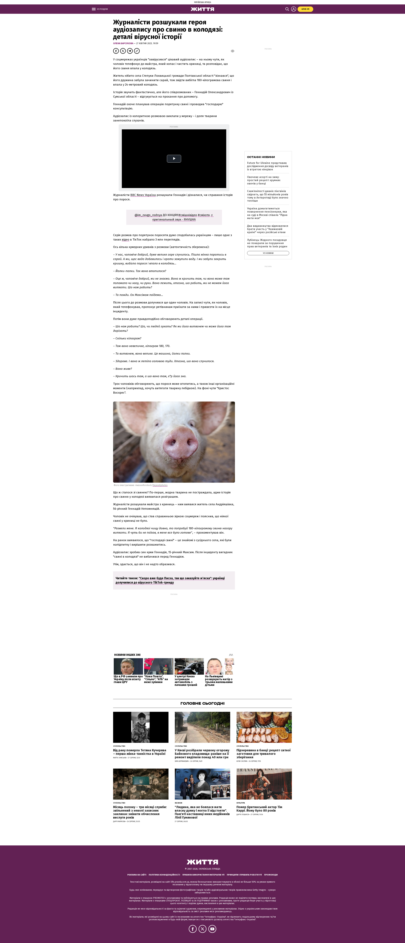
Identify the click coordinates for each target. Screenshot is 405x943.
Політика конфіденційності (164, 875)
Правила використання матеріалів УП (203, 875)
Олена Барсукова (123, 43)
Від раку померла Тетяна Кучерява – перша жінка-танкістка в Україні (139, 752)
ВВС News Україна (143, 195)
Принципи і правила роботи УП (244, 875)
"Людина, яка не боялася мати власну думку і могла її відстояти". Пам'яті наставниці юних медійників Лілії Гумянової (202, 812)
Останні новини (261, 157)
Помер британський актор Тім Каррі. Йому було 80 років (259, 808)
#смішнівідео (188, 215)
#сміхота (204, 215)
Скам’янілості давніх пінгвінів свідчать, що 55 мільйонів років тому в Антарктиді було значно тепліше (267, 195)
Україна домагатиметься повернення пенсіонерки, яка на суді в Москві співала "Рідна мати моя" (267, 213)
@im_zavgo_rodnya (148, 215)
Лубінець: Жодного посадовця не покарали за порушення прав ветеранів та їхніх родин (267, 243)
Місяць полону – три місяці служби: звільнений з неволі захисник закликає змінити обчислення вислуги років (140, 812)
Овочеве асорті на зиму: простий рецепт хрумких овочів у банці (263, 180)
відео (125, 239)
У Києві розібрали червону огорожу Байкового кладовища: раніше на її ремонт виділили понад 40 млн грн (202, 753)
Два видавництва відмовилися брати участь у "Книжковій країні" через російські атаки (267, 229)
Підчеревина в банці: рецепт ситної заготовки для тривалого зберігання (264, 753)
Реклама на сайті (136, 875)
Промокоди (271, 875)
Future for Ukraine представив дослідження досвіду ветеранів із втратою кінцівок (267, 166)
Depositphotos (160, 485)
